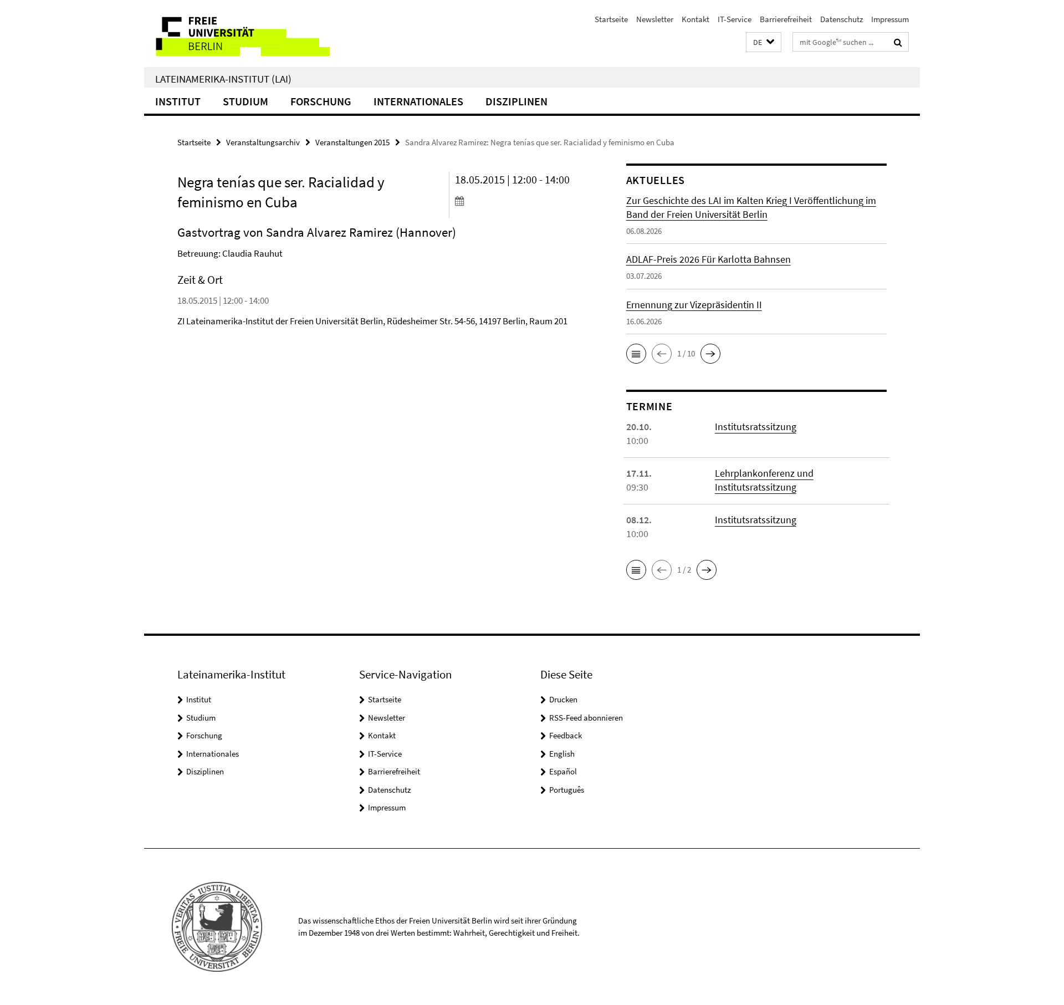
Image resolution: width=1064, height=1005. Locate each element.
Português (566, 789)
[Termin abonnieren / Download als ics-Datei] (519, 200)
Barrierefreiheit (786, 19)
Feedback (565, 735)
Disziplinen (516, 101)
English (562, 753)
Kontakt (695, 19)
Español (563, 771)
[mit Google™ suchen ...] (898, 42)
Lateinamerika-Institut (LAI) (223, 78)
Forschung (320, 101)
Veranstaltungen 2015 (352, 142)
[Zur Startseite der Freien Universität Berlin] (237, 33)
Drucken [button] (563, 699)
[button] (763, 42)
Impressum (890, 19)
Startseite (611, 19)
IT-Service (734, 19)
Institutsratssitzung (755, 426)
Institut (178, 101)
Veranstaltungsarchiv (263, 142)
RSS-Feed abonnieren (586, 717)
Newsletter (654, 19)
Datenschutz (841, 19)
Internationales (418, 101)
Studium (245, 101)
